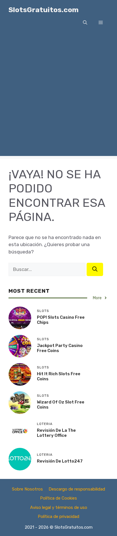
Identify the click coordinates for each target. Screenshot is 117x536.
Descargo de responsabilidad (77, 489)
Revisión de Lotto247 (60, 461)
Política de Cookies (58, 498)
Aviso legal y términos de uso (58, 507)
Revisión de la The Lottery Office (56, 433)
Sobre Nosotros (27, 489)
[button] (85, 22)
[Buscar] (95, 269)
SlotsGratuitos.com (44, 10)
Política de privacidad (58, 516)
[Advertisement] (58, 98)
